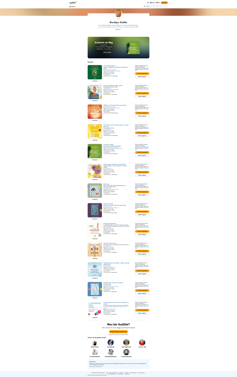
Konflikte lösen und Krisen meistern (113, 283)
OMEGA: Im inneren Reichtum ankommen (114, 105)
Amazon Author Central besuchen (95, 366)
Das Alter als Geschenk (109, 243)
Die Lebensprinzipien (109, 66)
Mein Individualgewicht (109, 223)
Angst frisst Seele (108, 204)
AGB (107, 372)
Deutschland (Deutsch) (112, 373)
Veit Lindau (113, 106)
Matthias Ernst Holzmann (114, 89)
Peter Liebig (112, 130)
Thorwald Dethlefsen (109, 147)
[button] (118, 29)
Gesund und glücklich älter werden (113, 85)
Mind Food (106, 184)
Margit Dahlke (113, 69)
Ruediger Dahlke (108, 88)
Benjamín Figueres (113, 309)
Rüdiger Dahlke (108, 69)
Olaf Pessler (112, 169)
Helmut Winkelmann (118, 148)
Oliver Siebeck (112, 148)
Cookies (126, 372)
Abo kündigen (127, 373)
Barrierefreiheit (120, 373)
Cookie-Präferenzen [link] (133, 372)
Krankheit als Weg (108, 144)
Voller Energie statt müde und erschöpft (114, 164)
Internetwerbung (141, 372)
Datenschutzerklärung (114, 372)
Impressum (121, 372)
